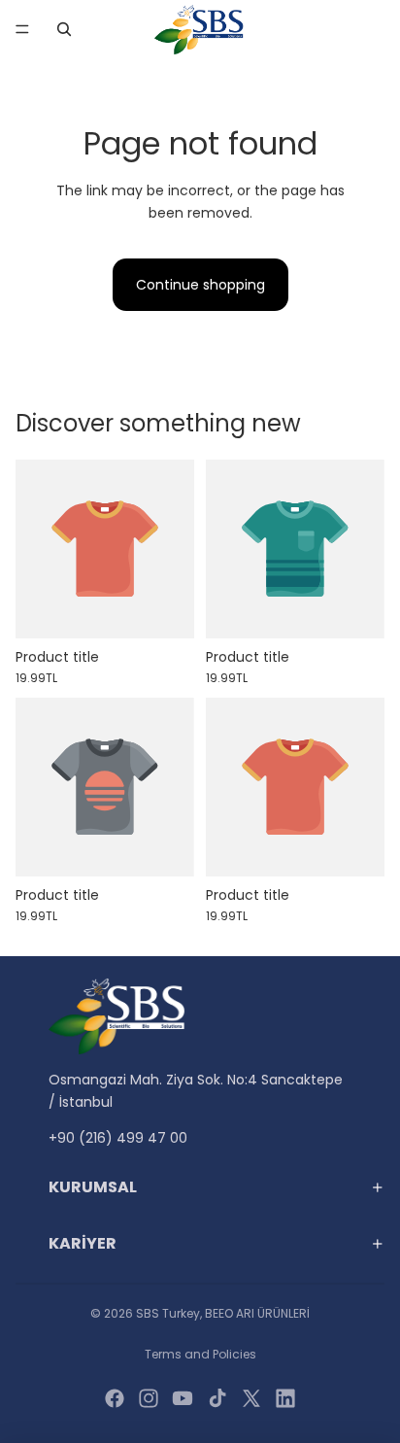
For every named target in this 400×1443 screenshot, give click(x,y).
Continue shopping (200, 284)
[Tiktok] (217, 1398)
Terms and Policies (200, 1354)
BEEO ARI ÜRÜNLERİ (257, 1313)
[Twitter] (251, 1398)
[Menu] (22, 29)
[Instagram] (148, 1398)
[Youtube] (182, 1398)
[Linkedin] (285, 1398)
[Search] (64, 29)
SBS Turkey (168, 1313)
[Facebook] (114, 1398)
